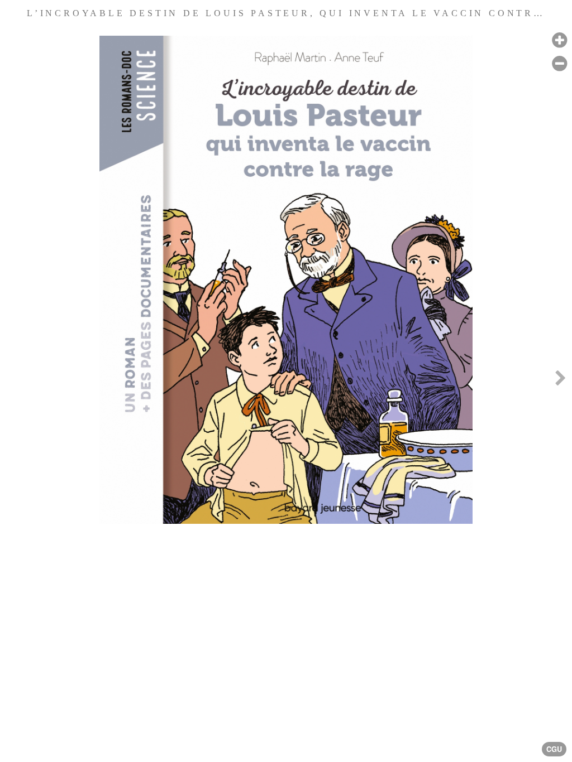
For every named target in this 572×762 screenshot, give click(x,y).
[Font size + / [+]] (559, 40)
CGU (554, 749)
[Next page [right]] (560, 381)
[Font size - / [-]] (559, 64)
